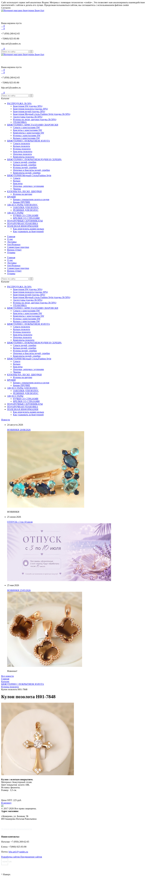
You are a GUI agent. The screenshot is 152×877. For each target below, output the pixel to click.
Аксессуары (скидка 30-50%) (27, 117)
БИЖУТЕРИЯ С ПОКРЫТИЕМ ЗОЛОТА (28, 141)
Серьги (16, 178)
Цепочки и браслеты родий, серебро (31, 170)
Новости (5, 419)
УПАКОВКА (20, 122)
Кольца (16, 181)
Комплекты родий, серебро (27, 173)
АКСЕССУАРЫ (15, 213)
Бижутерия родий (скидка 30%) (29, 111)
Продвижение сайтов (31, 857)
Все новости (7, 676)
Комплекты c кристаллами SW (28, 133)
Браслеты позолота (22, 151)
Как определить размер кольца (28, 229)
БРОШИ (11, 197)
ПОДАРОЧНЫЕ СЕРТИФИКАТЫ (25, 221)
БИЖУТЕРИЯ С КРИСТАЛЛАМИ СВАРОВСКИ (32, 125)
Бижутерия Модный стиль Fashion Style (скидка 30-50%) (41, 114)
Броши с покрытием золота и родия (31, 199)
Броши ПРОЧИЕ (21, 202)
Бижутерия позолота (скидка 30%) (30, 109)
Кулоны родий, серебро (25, 167)
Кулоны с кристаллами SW (26, 135)
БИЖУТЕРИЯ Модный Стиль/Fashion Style (29, 175)
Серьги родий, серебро (24, 162)
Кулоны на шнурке (22, 194)
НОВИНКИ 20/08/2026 (19, 430)
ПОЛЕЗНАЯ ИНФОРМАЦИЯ (22, 226)
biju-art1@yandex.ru (11, 43)
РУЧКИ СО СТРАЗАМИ (25, 215)
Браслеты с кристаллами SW (27, 130)
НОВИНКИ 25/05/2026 (19, 590)
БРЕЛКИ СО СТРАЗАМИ (26, 218)
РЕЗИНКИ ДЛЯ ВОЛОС (25, 210)
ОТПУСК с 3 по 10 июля (20, 522)
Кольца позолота (21, 146)
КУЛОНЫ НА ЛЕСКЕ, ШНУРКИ (24, 191)
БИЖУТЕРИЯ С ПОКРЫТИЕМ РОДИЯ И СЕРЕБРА (34, 159)
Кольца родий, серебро (24, 165)
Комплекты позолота (23, 157)
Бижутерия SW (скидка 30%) (27, 106)
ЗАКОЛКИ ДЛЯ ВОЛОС (26, 207)
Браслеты (18, 183)
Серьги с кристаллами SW (26, 127)
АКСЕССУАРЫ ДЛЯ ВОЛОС (22, 205)
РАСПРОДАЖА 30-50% (19, 103)
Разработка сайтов (10, 857)
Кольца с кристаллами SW (26, 138)
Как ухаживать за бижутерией (28, 231)
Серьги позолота (21, 143)
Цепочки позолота (22, 154)
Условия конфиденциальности (16, 829)
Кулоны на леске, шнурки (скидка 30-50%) (34, 119)
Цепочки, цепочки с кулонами (28, 186)
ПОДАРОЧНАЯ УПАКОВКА (22, 223)
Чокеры (17, 189)
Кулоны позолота (22, 149)
